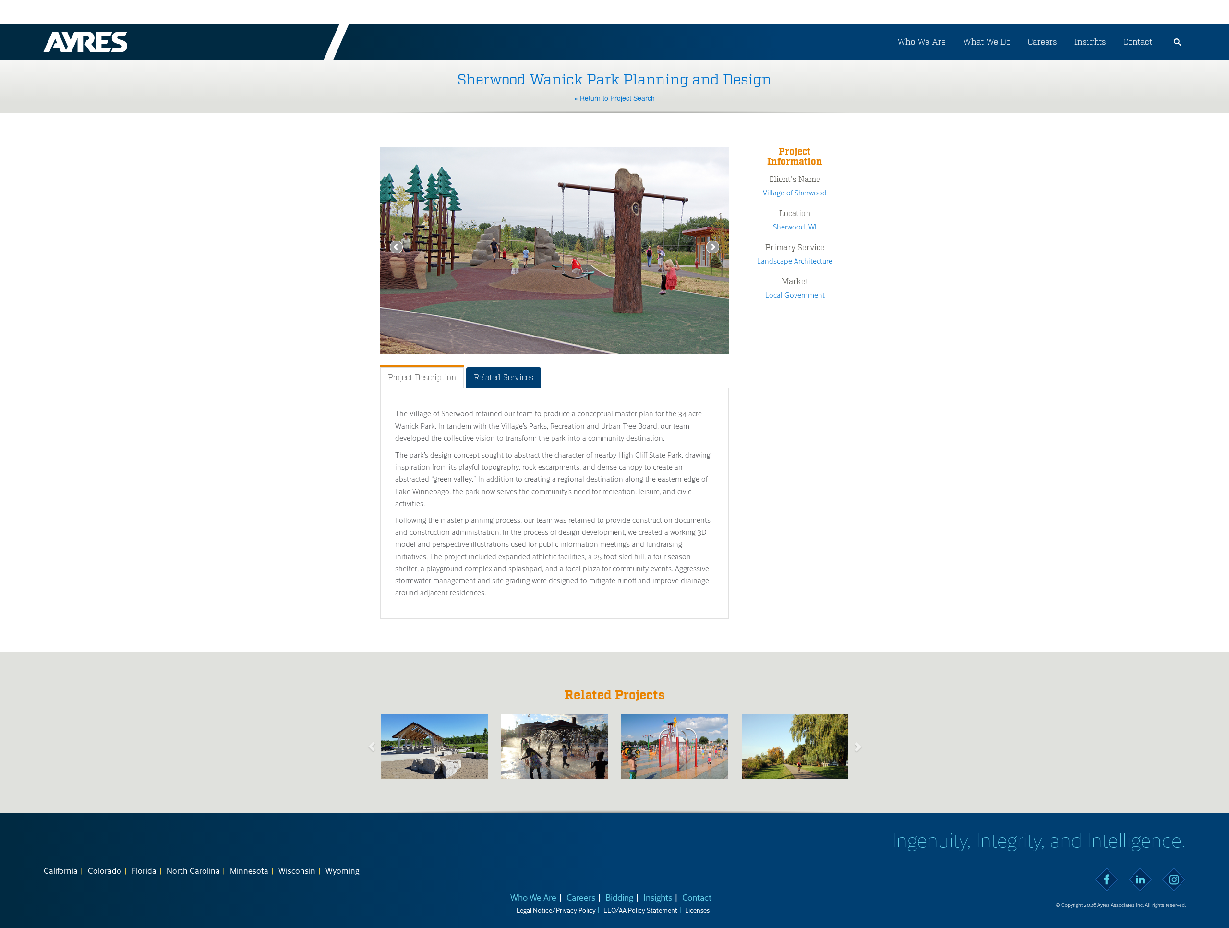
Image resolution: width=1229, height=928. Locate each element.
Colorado (104, 870)
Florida (144, 870)
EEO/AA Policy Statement (640, 910)
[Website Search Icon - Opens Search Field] (1177, 42)
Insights (1090, 42)
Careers (1042, 42)
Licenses (697, 910)
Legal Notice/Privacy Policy (556, 910)
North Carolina (193, 870)
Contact (1137, 42)
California (61, 870)
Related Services (503, 377)
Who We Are (921, 42)
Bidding (619, 897)
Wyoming (342, 870)
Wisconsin (296, 870)
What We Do (987, 42)
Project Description (422, 377)
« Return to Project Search (614, 98)
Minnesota (249, 870)
